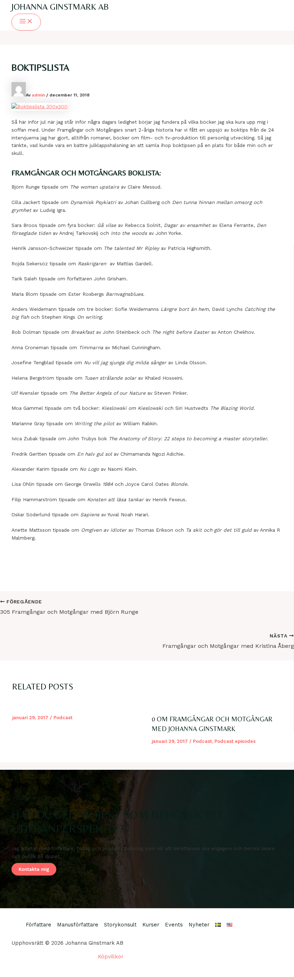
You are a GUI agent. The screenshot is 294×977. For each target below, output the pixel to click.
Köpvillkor (110, 956)
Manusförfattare (77, 924)
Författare (38, 924)
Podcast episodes (235, 741)
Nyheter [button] (199, 924)
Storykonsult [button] (120, 924)
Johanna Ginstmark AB (60, 6)
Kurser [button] (150, 924)
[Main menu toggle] (26, 22)
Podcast (62, 717)
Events (174, 924)
